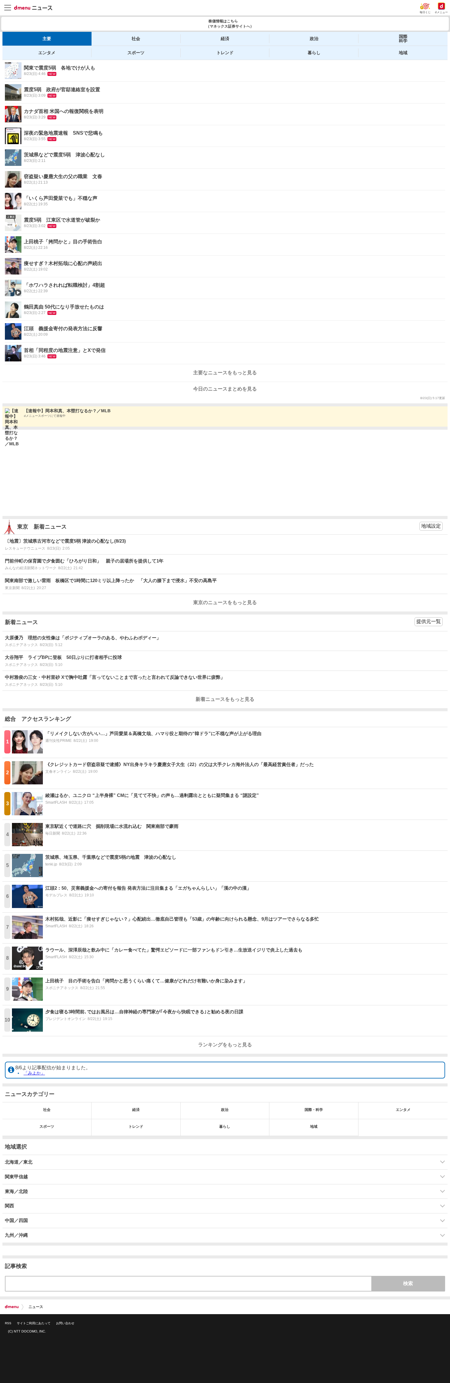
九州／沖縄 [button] (16, 1235)
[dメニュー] (12, 1306)
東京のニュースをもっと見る (225, 602)
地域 (403, 52)
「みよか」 (34, 1073)
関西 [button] (9, 1205)
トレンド (225, 52)
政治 (314, 38)
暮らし (314, 52)
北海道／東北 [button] (18, 1162)
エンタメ (46, 52)
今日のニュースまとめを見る (225, 388)
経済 (225, 38)
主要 (47, 38)
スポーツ (135, 52)
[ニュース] (33, 8)
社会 (136, 38)
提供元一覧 (428, 621)
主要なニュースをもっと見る (225, 372)
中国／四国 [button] (16, 1220)
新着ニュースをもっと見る (225, 699)
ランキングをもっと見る (225, 1044)
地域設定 (431, 526)
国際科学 (403, 38)
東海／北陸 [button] (16, 1191)
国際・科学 (314, 1110)
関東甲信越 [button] (16, 1176)
